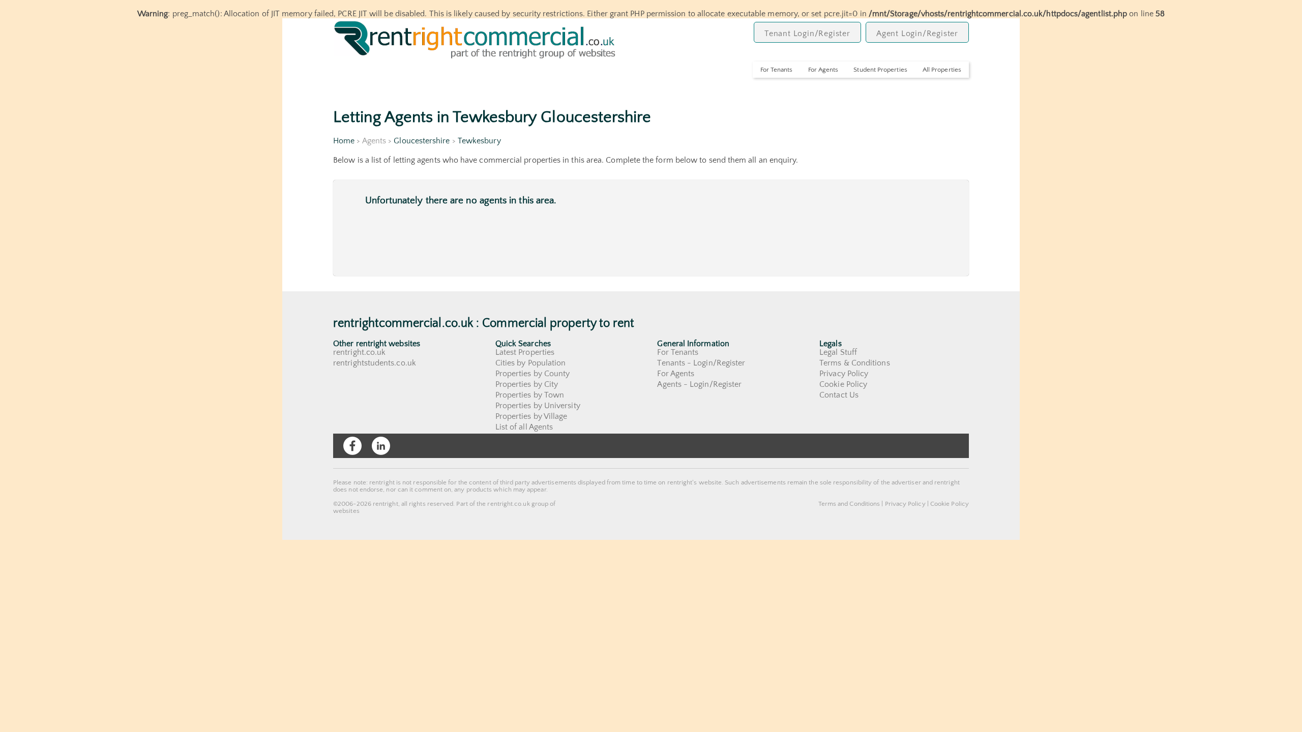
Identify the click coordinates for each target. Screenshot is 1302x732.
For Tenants (776, 69)
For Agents (823, 69)
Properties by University (537, 405)
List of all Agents (524, 427)
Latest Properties (524, 352)
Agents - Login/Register (699, 384)
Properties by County (532, 373)
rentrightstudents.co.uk (374, 363)
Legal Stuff (838, 352)
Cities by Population (530, 363)
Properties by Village (531, 416)
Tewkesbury (479, 140)
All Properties (942, 69)
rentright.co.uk (359, 352)
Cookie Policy (843, 384)
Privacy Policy (843, 373)
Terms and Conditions (849, 503)
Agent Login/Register (917, 33)
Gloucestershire (422, 140)
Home (343, 140)
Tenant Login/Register (807, 33)
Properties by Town (529, 395)
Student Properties (880, 69)
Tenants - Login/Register (701, 363)
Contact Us (839, 395)
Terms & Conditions (854, 363)
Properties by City (526, 384)
